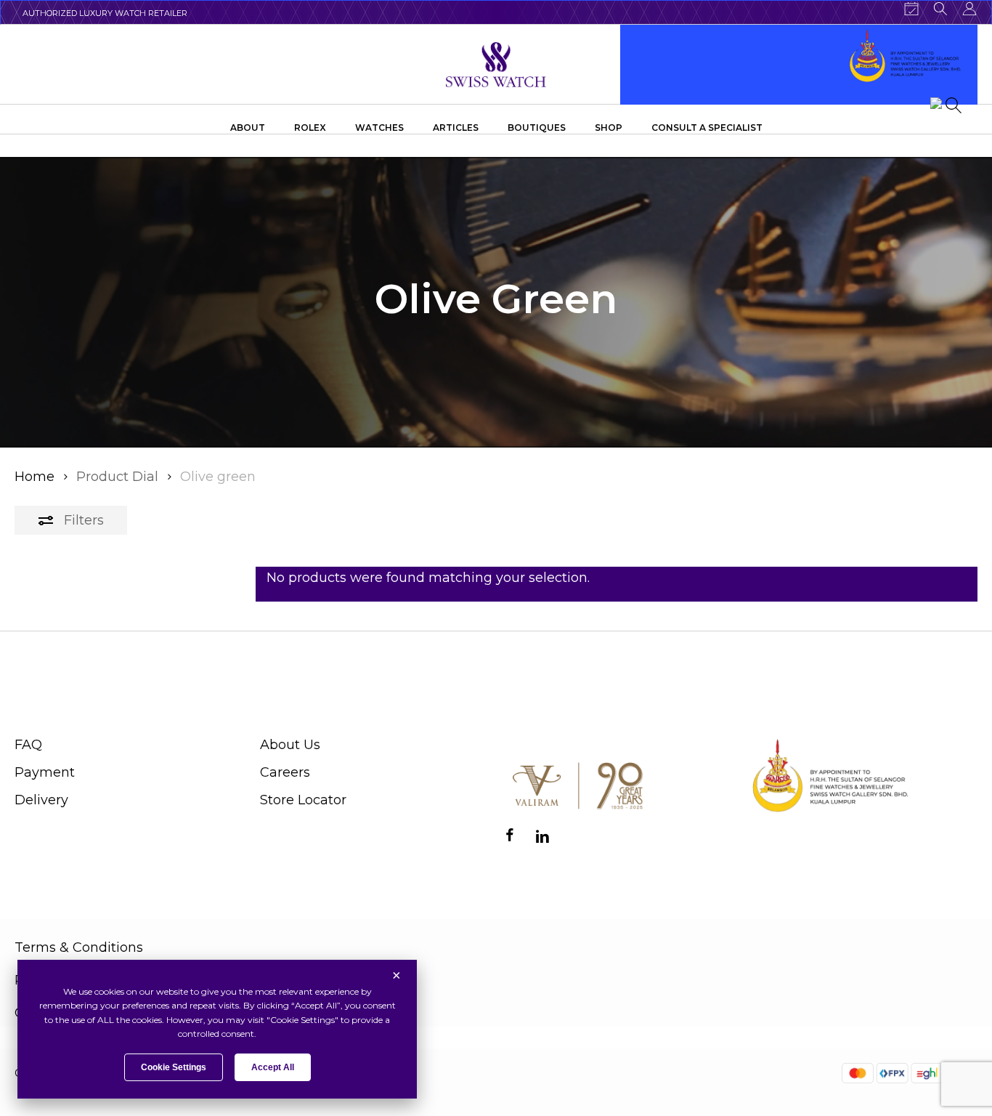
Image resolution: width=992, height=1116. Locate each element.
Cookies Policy (62, 1013)
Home (34, 477)
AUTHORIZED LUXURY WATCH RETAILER (105, 13)
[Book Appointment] (911, 8)
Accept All (272, 1067)
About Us (290, 745)
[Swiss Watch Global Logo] (496, 64)
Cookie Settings (173, 1067)
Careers (285, 772)
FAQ (28, 745)
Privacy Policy (60, 980)
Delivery (41, 800)
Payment (45, 772)
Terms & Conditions (79, 947)
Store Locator (303, 800)
